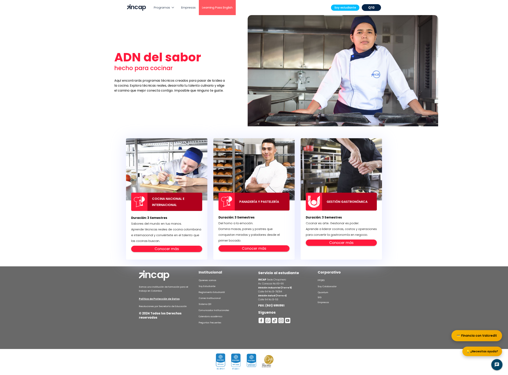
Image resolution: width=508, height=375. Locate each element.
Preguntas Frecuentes (210, 322)
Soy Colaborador (327, 286)
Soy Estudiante (207, 286)
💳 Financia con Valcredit (477, 335)
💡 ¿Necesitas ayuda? (482, 351)
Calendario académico (210, 316)
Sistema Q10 (205, 304)
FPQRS (321, 280)
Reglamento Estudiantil (212, 292)
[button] (164, 7)
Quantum (323, 292)
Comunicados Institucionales (214, 310)
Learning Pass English (217, 7)
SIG (319, 297)
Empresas (188, 7)
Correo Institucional (210, 298)
